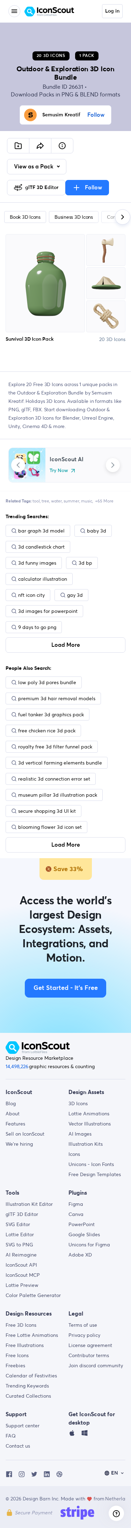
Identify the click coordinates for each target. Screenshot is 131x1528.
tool (36, 501)
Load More (65, 645)
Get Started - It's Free (66, 988)
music (86, 501)
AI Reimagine (21, 1255)
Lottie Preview (22, 1285)
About (13, 1113)
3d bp (85, 563)
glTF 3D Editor (22, 1214)
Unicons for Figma (89, 1244)
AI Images (80, 1134)
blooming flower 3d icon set (50, 827)
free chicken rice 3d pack (46, 730)
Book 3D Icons (25, 217)
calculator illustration (42, 579)
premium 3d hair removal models (56, 698)
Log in (112, 11)
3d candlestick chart (41, 547)
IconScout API (21, 1265)
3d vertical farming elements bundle (60, 763)
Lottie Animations (88, 1113)
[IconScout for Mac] (71, 1435)
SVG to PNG (19, 1244)
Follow (95, 115)
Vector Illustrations (89, 1124)
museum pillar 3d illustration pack (57, 795)
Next (113, 465)
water (56, 501)
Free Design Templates (94, 1174)
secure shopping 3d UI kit (47, 811)
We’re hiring (19, 1144)
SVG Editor (18, 1224)
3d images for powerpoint (48, 611)
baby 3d (96, 531)
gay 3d (75, 595)
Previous (18, 465)
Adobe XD (80, 1255)
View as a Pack (34, 166)
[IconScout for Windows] (84, 1435)
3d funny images (37, 563)
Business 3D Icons (73, 217)
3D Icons (78, 1103)
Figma (75, 1204)
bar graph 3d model (41, 531)
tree (45, 501)
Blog (11, 1103)
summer (71, 501)
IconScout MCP (23, 1275)
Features (15, 1124)
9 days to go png (37, 627)
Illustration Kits (85, 1144)
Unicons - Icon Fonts (91, 1164)
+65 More (104, 501)
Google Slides (84, 1234)
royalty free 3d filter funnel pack (55, 747)
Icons (74, 1154)
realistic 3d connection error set (54, 779)
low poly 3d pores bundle (47, 682)
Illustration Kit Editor (29, 1204)
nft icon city (31, 595)
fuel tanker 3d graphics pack (51, 714)
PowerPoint (81, 1224)
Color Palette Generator (33, 1295)
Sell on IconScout (25, 1134)
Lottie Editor (20, 1234)
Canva (75, 1214)
